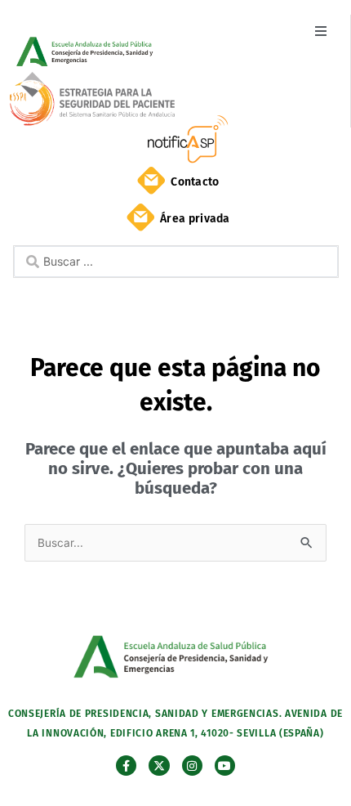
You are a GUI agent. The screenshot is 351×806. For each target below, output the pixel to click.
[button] (320, 30)
